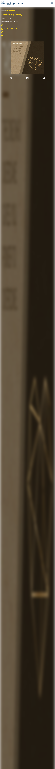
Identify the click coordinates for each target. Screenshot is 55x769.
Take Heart (10, 11)
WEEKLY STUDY (7, 35)
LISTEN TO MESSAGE (9, 32)
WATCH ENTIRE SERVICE (10, 28)
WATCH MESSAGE (8, 25)
